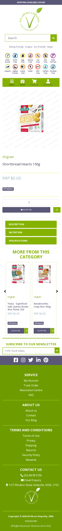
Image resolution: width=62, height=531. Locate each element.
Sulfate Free (45, 72)
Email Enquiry (32, 480)
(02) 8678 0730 (32, 475)
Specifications (18, 240)
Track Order (31, 385)
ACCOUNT (48, 84)
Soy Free (38, 61)
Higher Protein (15, 72)
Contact (31, 415)
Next (57, 291)
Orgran (8, 157)
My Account (31, 380)
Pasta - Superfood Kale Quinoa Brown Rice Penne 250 (18, 306)
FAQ (31, 395)
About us (31, 410)
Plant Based (7, 61)
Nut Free (45, 61)
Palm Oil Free (53, 61)
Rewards (31, 460)
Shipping (31, 445)
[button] (51, 520)
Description (16, 224)
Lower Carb (22, 72)
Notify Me (27, 210)
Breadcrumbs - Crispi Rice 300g (42, 305)
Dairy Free (15, 61)
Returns (31, 450)
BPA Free (38, 72)
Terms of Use (31, 436)
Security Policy (31, 455)
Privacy (31, 440)
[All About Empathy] (31, 19)
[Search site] (53, 38)
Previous (4, 291)
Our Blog (31, 420)
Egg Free (22, 61)
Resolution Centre (31, 390)
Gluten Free (30, 61)
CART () (34, 84)
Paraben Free (53, 72)
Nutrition (15, 232)
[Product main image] (31, 119)
